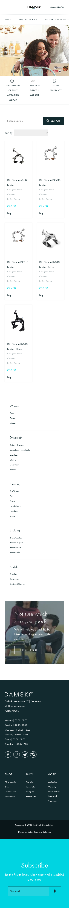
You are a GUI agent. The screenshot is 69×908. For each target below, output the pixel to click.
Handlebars (15, 506)
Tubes (12, 418)
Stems (12, 515)
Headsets (14, 510)
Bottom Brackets (17, 444)
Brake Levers (15, 547)
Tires (12, 413)
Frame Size (31, 796)
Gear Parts (14, 464)
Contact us (52, 781)
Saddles (13, 574)
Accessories (10, 796)
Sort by (8, 133)
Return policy (53, 791)
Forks (12, 496)
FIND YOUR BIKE (28, 650)
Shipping (30, 791)
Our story (30, 781)
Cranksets (14, 454)
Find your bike (28, 19)
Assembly (30, 786)
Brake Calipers (16, 542)
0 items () (57, 7)
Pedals (13, 469)
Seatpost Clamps (17, 583)
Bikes (8, 19)
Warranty (52, 786)
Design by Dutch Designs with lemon (34, 831)
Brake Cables (16, 537)
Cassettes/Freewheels (20, 449)
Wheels (13, 423)
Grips (12, 501)
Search (55, 120)
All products (10, 781)
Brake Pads (15, 552)
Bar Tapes (14, 491)
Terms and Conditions (52, 799)
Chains (13, 459)
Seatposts (14, 579)
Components (10, 791)
